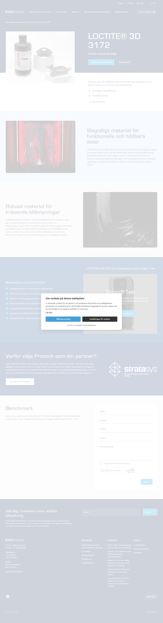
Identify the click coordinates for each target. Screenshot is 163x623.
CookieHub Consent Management (85, 325)
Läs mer (49, 312)
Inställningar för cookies (100, 319)
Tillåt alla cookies (63, 319)
